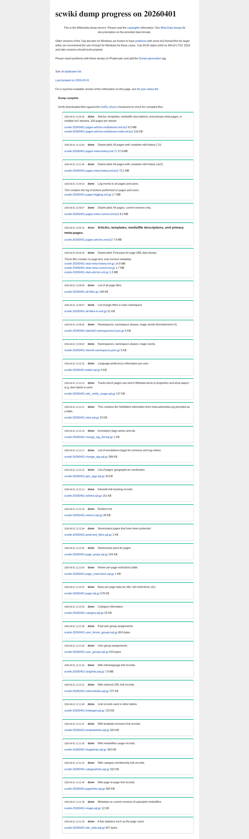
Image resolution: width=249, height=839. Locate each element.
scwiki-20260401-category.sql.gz (84, 612)
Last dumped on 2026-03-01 (72, 80)
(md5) (104, 106)
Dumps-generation (150, 58)
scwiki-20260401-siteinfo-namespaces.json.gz (92, 350)
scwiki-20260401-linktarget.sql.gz (84, 710)
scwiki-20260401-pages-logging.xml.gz (87, 194)
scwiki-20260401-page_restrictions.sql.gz (89, 573)
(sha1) (113, 106)
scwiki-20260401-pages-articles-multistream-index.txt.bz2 (98, 131)
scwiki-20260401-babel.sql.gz (82, 369)
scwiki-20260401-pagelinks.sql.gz (84, 788)
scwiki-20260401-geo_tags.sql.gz (84, 476)
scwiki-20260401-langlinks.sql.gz (84, 671)
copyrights (133, 27)
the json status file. (148, 89)
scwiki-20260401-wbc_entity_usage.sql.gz (89, 393)
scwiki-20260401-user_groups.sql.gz (86, 651)
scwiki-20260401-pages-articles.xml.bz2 (88, 239)
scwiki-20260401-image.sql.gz (82, 808)
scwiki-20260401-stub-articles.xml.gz (86, 272)
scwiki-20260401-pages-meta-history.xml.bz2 (91, 170)
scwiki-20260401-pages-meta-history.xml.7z (90, 151)
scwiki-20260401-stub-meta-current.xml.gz (89, 267)
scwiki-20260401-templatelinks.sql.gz (86, 730)
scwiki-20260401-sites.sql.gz (81, 417)
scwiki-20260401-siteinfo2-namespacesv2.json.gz (94, 330)
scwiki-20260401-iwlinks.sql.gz (83, 495)
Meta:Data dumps (171, 27)
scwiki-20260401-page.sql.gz (82, 593)
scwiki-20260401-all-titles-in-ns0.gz (85, 311)
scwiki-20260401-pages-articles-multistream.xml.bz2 (95, 127)
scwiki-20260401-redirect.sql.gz (83, 515)
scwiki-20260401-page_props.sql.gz (86, 554)
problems (141, 41)
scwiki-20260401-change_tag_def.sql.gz (88, 437)
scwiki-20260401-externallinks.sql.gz (86, 691)
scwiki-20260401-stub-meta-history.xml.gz (89, 263)
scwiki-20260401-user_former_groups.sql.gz (91, 632)
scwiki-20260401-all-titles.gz (81, 291)
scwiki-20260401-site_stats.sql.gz (84, 827)
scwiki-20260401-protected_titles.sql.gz (88, 534)
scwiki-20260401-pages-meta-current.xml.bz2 (91, 214)
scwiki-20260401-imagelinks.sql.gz (85, 749)
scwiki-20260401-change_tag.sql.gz (86, 456)
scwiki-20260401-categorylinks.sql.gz (86, 769)
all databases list (71, 71)
